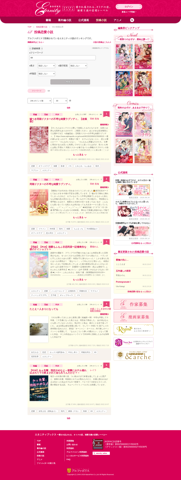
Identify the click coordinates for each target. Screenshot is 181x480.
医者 (63, 166)
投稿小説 (101, 20)
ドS (69, 166)
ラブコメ (35, 170)
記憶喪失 (72, 291)
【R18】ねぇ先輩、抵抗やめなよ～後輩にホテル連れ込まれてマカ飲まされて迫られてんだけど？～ (58, 371)
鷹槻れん (94, 247)
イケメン (42, 229)
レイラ (93, 370)
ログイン (129, 6)
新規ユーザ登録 (128, 12)
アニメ (118, 20)
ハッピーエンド (58, 291)
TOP (29, 27)
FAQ (68, 459)
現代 (97, 166)
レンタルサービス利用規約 (78, 456)
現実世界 (35, 356)
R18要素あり (92, 229)
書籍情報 (104, 124)
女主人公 (35, 352)
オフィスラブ (44, 166)
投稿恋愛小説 (41, 27)
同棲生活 (83, 291)
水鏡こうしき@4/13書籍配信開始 (100, 310)
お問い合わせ (72, 444)
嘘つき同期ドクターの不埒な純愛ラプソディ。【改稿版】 (58, 120)
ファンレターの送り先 (46, 463)
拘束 (85, 411)
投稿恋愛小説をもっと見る (139, 291)
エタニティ (47, 170)
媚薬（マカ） (73, 411)
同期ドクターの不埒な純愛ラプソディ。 (51, 184)
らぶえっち (78, 229)
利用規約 (70, 448)
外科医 (52, 229)
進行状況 (63, 65)
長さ (32, 65)
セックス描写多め (57, 352)
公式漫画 (83, 20)
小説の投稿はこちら (101, 42)
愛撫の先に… (122, 260)
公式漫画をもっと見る (140, 243)
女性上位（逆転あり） (48, 411)
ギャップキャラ (66, 295)
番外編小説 (64, 20)
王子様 (53, 295)
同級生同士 (85, 352)
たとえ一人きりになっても (44, 309)
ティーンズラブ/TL (39, 295)
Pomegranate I (123, 282)
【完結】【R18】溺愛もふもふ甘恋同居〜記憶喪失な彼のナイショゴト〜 (58, 248)
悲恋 (44, 352)
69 (95, 352)
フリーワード (36, 53)
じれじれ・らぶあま (83, 166)
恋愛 (33, 166)
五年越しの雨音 (123, 271)
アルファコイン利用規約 (77, 452)
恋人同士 (49, 233)
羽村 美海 (94, 119)
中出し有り (73, 352)
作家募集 (70, 441)
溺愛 (55, 166)
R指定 (33, 73)
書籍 (48, 20)
